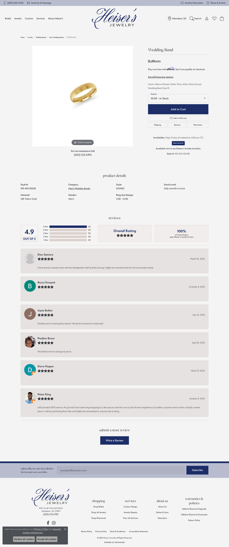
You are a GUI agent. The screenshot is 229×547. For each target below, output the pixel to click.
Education (162, 518)
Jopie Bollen (45, 310)
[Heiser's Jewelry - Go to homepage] (51, 497)
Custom (29, 18)
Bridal (8, 18)
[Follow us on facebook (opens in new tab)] (48, 523)
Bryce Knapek (46, 282)
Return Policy (194, 520)
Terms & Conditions (118, 531)
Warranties (197, 125)
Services (40, 18)
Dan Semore (45, 254)
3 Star (45, 233)
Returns (177, 125)
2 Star (45, 237)
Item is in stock (178, 143)
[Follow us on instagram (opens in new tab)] (54, 523)
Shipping (157, 125)
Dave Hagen (46, 366)
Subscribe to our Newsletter (37, 468)
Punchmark (120, 542)
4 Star (45, 230)
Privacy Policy (101, 531)
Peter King (44, 394)
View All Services (130, 518)
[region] (82, 96)
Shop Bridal (98, 506)
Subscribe (197, 470)
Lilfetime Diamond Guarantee (194, 514)
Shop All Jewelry (98, 512)
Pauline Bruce (46, 338)
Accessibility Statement (138, 531)
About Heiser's (55, 18)
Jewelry (18, 18)
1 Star (46, 240)
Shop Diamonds (98, 518)
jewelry (30, 37)
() (89, 227)
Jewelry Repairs (130, 512)
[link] (13, 3)
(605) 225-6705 (83, 154)
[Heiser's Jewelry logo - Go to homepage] (114, 18)
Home (23, 37)
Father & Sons (162, 512)
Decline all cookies (24, 539)
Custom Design (130, 506)
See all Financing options (160, 77)
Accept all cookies (46, 539)
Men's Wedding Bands (56, 37)
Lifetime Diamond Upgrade (194, 509)
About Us (162, 506)
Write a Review (114, 440)
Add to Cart (178, 109)
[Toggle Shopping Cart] (222, 18)
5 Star (45, 227)
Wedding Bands (41, 37)
